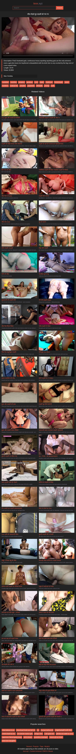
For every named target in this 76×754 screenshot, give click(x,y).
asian (67, 82)
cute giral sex (49, 734)
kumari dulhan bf (47, 730)
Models (47, 746)
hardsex (5, 86)
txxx (38, 3)
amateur (21, 82)
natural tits (14, 86)
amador (22, 86)
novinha (13, 82)
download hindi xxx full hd (26, 730)
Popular (36, 746)
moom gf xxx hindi (56, 737)
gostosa (29, 82)
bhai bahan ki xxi (8, 730)
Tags (41, 746)
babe (42, 82)
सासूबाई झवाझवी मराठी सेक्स (63, 730)
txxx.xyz (26, 751)
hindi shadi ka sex (8, 734)
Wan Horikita (8, 76)
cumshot (5, 82)
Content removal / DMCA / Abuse (41, 751)
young (47, 86)
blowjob (39, 86)
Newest (29, 746)
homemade (59, 82)
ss (38, 730)
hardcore (49, 82)
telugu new (38, 734)
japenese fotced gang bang (11, 737)
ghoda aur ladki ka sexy (64, 734)
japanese (31, 86)
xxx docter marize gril (24, 734)
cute (52, 86)
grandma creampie (40, 737)
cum (36, 82)
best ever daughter (8, 741)
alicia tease (28, 737)
